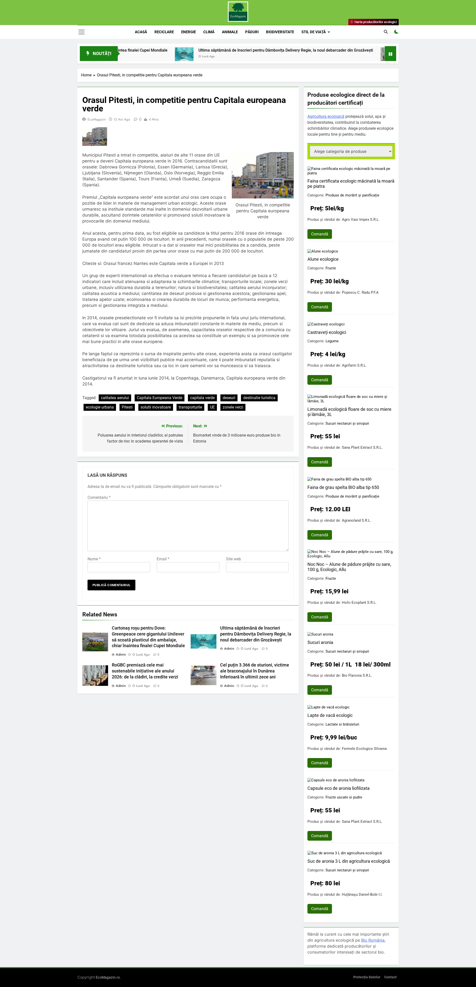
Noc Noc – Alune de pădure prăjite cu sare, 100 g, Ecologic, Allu (349, 567)
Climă (208, 32)
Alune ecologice (323, 259)
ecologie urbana (100, 407)
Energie (188, 32)
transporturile (190, 407)
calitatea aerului (115, 397)
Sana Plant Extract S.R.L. (362, 447)
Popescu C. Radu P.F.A (360, 292)
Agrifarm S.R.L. (354, 365)
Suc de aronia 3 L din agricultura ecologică (348, 861)
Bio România (373, 940)
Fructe (331, 268)
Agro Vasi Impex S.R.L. (361, 219)
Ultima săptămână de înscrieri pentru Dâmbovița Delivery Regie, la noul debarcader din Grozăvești (252, 50)
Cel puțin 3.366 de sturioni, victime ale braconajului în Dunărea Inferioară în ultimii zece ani (254, 671)
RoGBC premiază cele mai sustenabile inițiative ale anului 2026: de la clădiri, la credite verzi (145, 671)
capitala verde (202, 397)
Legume (332, 341)
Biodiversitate (280, 32)
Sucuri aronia (320, 642)
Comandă (319, 234)
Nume (94, 559)
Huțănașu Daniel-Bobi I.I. (362, 894)
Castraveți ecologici (326, 332)
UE (212, 407)
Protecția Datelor (366, 977)
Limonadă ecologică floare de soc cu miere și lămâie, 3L (349, 412)
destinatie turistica (259, 397)
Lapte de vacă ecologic (330, 715)
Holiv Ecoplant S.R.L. (359, 602)
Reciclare (164, 32)
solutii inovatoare (156, 407)
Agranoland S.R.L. (356, 520)
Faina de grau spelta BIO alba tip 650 (343, 487)
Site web (233, 559)
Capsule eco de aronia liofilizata (338, 788)
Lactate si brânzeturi (342, 724)
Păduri (252, 32)
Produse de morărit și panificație (352, 195)
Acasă (141, 32)
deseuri (229, 397)
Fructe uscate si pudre (344, 797)
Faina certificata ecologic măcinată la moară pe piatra (350, 183)
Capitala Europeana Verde (159, 397)
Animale (230, 32)
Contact (390, 977)
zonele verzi (233, 407)
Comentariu (99, 497)
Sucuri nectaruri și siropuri (347, 423)
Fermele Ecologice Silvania (364, 748)
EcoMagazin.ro (108, 977)
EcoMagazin (97, 119)
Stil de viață (313, 32)
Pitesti (127, 407)
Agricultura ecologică (325, 116)
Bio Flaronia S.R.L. (357, 675)
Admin (121, 654)
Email (163, 559)
